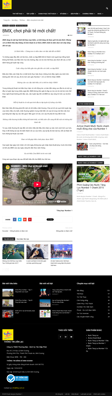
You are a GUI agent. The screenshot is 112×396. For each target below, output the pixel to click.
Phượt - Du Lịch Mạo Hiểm (86, 310)
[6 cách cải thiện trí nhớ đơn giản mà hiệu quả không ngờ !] (37, 251)
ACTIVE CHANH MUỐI (85, 104)
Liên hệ (67, 394)
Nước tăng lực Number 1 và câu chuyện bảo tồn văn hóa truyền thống (97, 71)
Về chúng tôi (59, 394)
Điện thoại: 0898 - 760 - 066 (16, 357)
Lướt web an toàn (86, 394)
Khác (100, 14)
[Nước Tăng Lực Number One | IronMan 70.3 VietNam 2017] (81, 54)
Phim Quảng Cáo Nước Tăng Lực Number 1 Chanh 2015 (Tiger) (91, 188)
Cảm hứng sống (83, 24)
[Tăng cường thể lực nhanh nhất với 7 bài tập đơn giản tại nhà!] (45, 293)
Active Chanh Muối (94, 338)
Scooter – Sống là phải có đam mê (15, 231)
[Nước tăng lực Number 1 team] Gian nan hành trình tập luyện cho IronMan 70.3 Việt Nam (98, 82)
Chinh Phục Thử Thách (47, 14)
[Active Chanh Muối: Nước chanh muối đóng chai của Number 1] (93, 115)
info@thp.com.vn (18, 388)
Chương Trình (87, 14)
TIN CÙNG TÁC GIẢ (22, 239)
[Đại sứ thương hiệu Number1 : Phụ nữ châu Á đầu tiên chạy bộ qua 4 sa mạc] (45, 303)
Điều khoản (75, 394)
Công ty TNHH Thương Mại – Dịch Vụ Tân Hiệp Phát (27, 347)
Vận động (5, 25)
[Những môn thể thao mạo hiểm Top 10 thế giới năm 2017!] (13, 251)
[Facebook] (60, 337)
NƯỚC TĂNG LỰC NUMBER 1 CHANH (90, 163)
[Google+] (66, 337)
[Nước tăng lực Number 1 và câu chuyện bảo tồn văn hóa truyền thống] (81, 71)
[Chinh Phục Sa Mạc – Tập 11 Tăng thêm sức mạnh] (7, 293)
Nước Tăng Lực (93, 335)
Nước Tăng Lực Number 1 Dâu (98, 341)
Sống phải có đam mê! (64, 231)
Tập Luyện (30, 14)
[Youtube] (71, 337)
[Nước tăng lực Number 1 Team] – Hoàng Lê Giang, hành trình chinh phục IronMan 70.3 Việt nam (98, 92)
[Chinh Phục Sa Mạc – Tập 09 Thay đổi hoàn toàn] (7, 303)
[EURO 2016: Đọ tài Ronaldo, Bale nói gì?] (7, 313)
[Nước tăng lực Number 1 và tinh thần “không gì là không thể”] (81, 62)
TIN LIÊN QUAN (9, 239)
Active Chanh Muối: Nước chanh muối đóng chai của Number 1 (93, 127)
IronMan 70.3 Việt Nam (85, 307)
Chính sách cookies (99, 394)
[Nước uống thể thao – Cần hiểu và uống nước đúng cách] (82, 146)
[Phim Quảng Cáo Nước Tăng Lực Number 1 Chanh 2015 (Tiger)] (93, 174)
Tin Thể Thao (17, 14)
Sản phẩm (74, 14)
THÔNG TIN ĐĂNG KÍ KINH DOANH (20, 361)
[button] (107, 8)
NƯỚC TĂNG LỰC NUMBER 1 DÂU (89, 156)
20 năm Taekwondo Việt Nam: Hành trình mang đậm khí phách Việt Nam (61, 263)
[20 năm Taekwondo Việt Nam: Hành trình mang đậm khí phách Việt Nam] (61, 251)
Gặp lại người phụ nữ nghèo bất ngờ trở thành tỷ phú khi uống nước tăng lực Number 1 (98, 43)
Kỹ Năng (63, 14)
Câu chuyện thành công (85, 317)
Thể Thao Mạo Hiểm (21, 25)
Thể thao (12, 25)
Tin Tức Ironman (83, 313)
